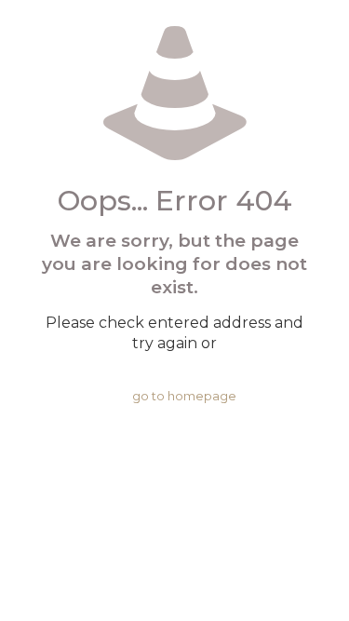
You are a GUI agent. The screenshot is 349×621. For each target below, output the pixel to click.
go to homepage (184, 395)
